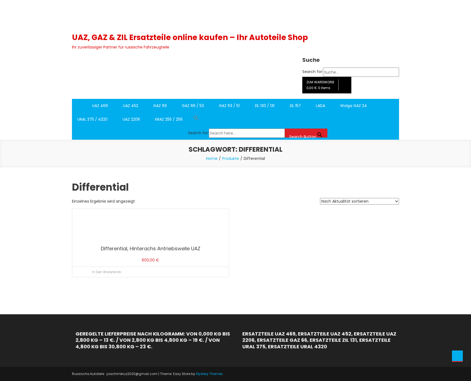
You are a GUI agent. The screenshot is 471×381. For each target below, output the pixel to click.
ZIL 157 (295, 105)
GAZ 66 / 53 (193, 105)
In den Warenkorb (106, 272)
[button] (257, 119)
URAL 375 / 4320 (92, 119)
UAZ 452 (130, 105)
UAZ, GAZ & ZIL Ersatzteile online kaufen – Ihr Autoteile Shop (190, 37)
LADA (320, 105)
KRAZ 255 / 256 (169, 119)
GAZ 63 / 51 (229, 105)
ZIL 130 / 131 (264, 105)
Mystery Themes (209, 373)
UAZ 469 (100, 105)
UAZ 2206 (131, 119)
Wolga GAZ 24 (353, 105)
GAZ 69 (160, 105)
